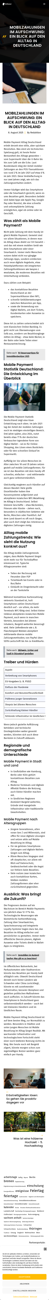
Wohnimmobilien (24, 1236)
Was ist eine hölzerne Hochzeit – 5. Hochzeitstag (28, 1142)
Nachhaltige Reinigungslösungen (25, 1211)
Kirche (17, 1207)
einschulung (35, 1185)
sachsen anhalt (12, 1217)
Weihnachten (30, 1233)
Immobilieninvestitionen (27, 1200)
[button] (45, 1249)
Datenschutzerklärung (21, 1296)
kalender (9, 1207)
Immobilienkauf (8, 1204)
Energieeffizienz (9, 1191)
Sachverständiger (28, 1218)
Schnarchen (27, 1225)
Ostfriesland (8, 1214)
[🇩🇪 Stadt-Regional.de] (7, 4)
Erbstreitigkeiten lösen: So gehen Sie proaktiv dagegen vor (22, 1098)
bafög (20, 1177)
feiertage (11, 1196)
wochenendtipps (10, 1236)
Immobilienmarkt (34, 1204)
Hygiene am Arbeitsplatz (36, 1197)
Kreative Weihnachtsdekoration (30, 1207)
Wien (38, 1233)
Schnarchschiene (10, 1229)
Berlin (32, 1177)
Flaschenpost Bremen (15, 631)
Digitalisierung (19, 1181)
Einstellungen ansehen (24, 1291)
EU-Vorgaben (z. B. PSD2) (18, 681)
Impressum (33, 1296)
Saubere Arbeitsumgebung (12, 1222)
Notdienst (40, 1211)
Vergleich (20, 1233)
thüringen (35, 1228)
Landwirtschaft (9, 1211)
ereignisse (22, 1191)
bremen (9, 1181)
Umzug (13, 1233)
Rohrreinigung (33, 1214)
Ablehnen (24, 1284)
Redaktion (35, 132)
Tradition (6, 1233)
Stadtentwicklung (22, 1229)
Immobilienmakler (21, 1204)
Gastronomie (23, 1197)
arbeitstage (10, 1177)
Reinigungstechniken (20, 1214)
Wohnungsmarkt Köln (37, 1236)
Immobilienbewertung (11, 1200)
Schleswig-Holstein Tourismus (13, 1225)
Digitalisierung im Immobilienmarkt (15, 1186)
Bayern (26, 1177)
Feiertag (37, 1190)
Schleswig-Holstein (28, 1222)
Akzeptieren (24, 1277)
